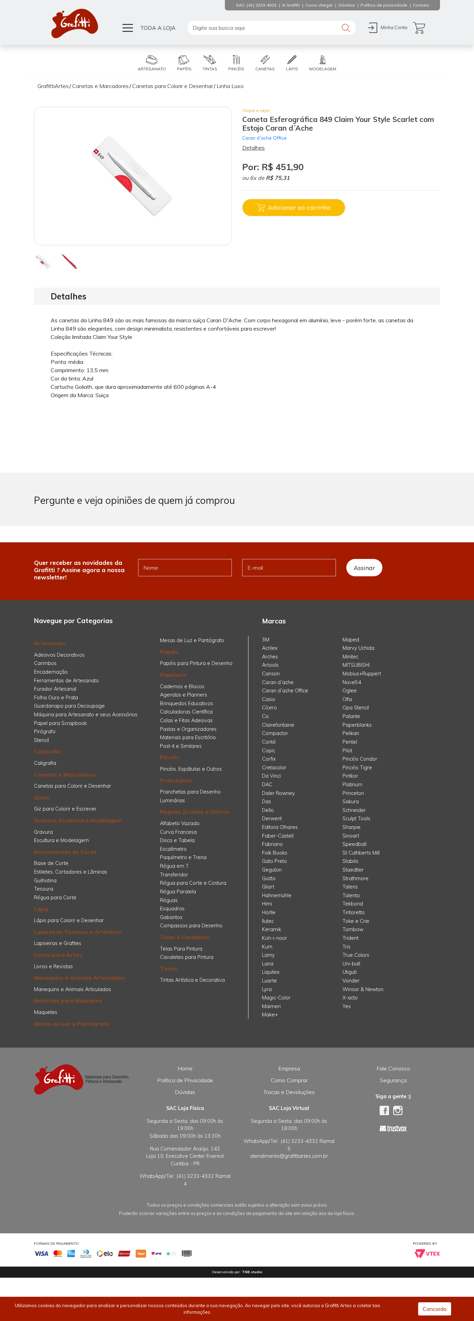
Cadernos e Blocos (182, 686)
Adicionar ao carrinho (299, 207)
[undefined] (133, 176)
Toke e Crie (355, 921)
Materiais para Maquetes (68, 1000)
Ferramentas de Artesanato (66, 680)
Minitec (350, 657)
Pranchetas (176, 780)
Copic (268, 750)
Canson (271, 674)
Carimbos (45, 663)
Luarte (269, 981)
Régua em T (174, 866)
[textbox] (272, 28)
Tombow (352, 929)
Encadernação (51, 672)
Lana (267, 964)
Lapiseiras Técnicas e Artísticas (77, 931)
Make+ (270, 1015)
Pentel (349, 742)
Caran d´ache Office (264, 138)
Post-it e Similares (181, 746)
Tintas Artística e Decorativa (192, 980)
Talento (351, 895)
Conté (269, 742)
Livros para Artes (58, 954)
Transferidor (174, 875)
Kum (267, 947)
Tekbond (352, 904)
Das (266, 801)
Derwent (272, 818)
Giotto (269, 878)
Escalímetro (173, 849)
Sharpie (351, 827)
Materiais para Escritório (188, 737)
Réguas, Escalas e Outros (194, 811)
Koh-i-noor (274, 938)
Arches (270, 657)
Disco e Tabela (177, 840)
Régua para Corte (55, 897)
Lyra (267, 989)
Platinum (352, 784)
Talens (350, 887)
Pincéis (169, 757)
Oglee (349, 691)
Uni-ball (351, 964)
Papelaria (173, 674)
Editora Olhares (280, 827)
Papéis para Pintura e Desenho (196, 663)
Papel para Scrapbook (60, 723)
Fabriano (272, 844)
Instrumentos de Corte (65, 851)
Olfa (347, 699)
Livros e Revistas (53, 966)
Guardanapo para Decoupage (69, 706)
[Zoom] (43, 260)
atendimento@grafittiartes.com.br (289, 1156)
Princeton (353, 793)
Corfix (269, 759)
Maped (350, 640)
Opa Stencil (355, 708)
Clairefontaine (278, 725)
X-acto (350, 998)
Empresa (289, 1068)
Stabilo (350, 861)
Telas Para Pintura (181, 949)
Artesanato (50, 643)
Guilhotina (45, 880)
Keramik (271, 929)
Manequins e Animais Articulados (79, 977)
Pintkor (350, 776)
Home (185, 1068)
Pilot (347, 750)
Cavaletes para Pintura (186, 957)
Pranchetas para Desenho (190, 792)
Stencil (41, 740)
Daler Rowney (278, 793)
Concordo (435, 1308)
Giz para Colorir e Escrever (65, 809)
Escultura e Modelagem (61, 840)
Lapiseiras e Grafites (57, 943)
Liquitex (271, 972)
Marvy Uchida (358, 648)
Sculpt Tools (356, 818)
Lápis (41, 909)
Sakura (350, 801)
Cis (265, 716)
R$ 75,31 (278, 177)
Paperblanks (357, 725)
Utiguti (349, 972)
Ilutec (268, 921)
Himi (267, 904)
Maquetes (45, 1012)
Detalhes (253, 147)
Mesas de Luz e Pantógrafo (71, 1023)
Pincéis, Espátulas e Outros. (191, 769)
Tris (346, 947)
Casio (268, 699)
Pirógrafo (45, 731)
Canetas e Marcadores (65, 774)
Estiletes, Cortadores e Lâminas (70, 872)
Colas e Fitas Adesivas (186, 720)
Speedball (354, 844)
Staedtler (353, 870)
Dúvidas (185, 1091)
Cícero (269, 708)
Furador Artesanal (55, 689)
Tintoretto (353, 912)
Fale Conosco (393, 1068)
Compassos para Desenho (191, 925)
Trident (350, 938)
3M (265, 640)
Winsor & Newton (362, 989)
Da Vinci (271, 776)
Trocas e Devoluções (289, 1091)
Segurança (393, 1080)
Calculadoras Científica (186, 712)
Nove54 (351, 682)
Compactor (275, 733)
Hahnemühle (276, 895)
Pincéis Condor (359, 759)
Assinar (364, 567)
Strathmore (355, 878)
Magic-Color (276, 998)
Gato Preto (274, 861)
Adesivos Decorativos (59, 655)
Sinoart (350, 836)
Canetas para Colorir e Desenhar (72, 786)
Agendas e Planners (183, 695)
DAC (267, 784)
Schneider (354, 810)
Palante (351, 716)
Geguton (272, 870)
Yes (346, 1006)
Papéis (169, 651)
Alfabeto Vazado (180, 823)
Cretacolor (274, 767)
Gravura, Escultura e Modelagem (78, 820)
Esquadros (172, 909)
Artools (270, 665)
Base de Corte (51, 863)
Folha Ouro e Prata (56, 697)
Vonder (350, 981)
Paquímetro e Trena (183, 857)
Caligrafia (47, 751)
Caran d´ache (278, 682)
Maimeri (271, 1006)
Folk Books (274, 853)
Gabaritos (171, 917)
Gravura (43, 832)
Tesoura (43, 889)
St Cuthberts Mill (361, 853)
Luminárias (172, 800)
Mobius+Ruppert (361, 674)
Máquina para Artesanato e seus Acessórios (85, 714)
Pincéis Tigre (357, 767)
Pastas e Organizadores (188, 729)
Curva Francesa (178, 832)
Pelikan (350, 733)
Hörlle (269, 912)
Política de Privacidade (185, 1080)
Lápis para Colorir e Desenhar (69, 920)
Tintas (169, 968)
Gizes (41, 797)
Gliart (268, 887)
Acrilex (270, 648)
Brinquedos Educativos (186, 703)
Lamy (268, 955)
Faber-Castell (278, 836)
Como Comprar (289, 1080)
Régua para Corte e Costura (193, 883)
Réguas (169, 900)
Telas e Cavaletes (184, 937)
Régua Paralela (178, 892)
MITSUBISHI (356, 665)
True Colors (355, 955)
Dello (268, 810)
